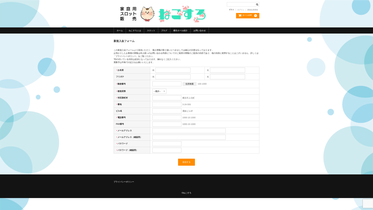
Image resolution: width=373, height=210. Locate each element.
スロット (151, 30)
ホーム (120, 30)
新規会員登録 (252, 10)
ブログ (164, 30)
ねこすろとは (135, 30)
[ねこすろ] (161, 19)
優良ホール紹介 (180, 30)
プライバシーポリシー (124, 182)
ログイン (240, 10)
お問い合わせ (199, 30)
